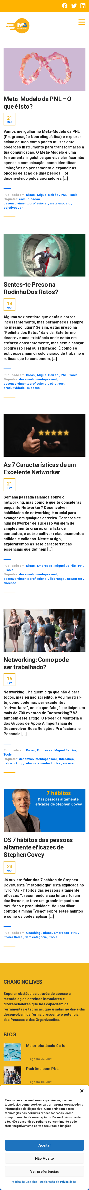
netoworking (13, 763)
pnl (22, 207)
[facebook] (65, 6)
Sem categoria (36, 937)
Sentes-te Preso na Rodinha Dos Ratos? (31, 288)
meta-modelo (60, 203)
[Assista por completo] (44, 69)
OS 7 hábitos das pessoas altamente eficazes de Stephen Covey (38, 847)
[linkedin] (82, 6)
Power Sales (13, 937)
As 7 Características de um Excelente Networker (40, 468)
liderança (57, 579)
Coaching (33, 933)
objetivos (11, 207)
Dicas (30, 195)
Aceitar (44, 1145)
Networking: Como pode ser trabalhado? (36, 663)
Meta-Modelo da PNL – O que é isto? (37, 102)
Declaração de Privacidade (58, 1182)
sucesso (33, 388)
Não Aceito (44, 1158)
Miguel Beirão (47, 195)
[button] (82, 1091)
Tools (73, 195)
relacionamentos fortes (43, 763)
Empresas (44, 565)
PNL (64, 195)
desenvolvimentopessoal (38, 379)
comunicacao (30, 199)
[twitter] (74, 6)
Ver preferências (44, 1171)
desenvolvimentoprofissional (26, 203)
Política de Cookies (24, 1182)
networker (75, 579)
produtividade (14, 388)
